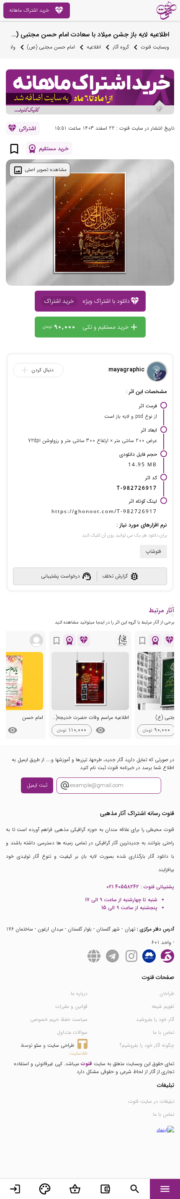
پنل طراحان (44, 1189)
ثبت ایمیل (37, 785)
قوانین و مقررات (71, 1006)
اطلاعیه (94, 47)
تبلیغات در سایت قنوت (151, 1101)
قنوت (86, 1064)
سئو (37, 1045)
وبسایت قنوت (155, 47)
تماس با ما (163, 1032)
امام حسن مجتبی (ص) (51, 47)
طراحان (166, 993)
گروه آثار (121, 47)
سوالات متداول (72, 1032)
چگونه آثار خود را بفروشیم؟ (147, 1045)
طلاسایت (78, 1053)
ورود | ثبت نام (15, 1189)
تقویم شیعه (163, 1006)
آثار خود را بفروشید (155, 1019)
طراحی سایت (60, 1045)
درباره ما (79, 993)
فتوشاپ (153, 551)
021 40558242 (122, 887)
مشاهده (100, 730)
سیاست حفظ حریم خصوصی (58, 1019)
